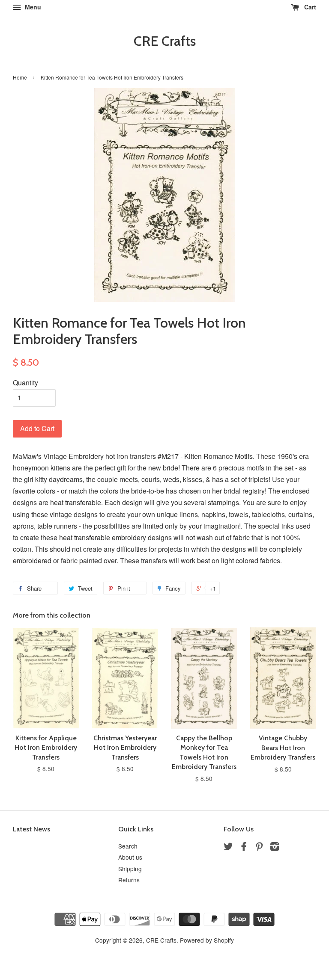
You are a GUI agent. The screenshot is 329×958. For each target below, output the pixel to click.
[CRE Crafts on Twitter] (228, 847)
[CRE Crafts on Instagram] (274, 847)
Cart (309, 7)
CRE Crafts (165, 41)
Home (20, 77)
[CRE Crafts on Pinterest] (259, 847)
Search (128, 846)
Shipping (130, 868)
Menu (32, 7)
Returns (129, 879)
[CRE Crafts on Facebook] (243, 847)
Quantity (25, 382)
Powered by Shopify (207, 940)
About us (130, 857)
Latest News (31, 829)
